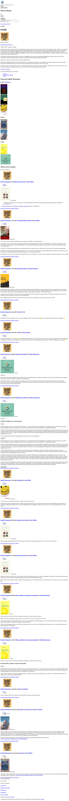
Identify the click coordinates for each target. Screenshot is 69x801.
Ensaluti (2, 26)
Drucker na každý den (25, 709)
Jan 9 (4, 356)
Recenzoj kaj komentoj (8, 75)
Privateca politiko (4, 794)
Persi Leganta (26, 332)
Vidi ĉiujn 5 (7, 82)
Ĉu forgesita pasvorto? (5, 24)
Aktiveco (5, 73)
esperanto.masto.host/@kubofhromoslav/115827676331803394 (29, 775)
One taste (21, 753)
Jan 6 (4, 482)
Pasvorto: (3, 21)
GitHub (42, 799)
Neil (24, 312)
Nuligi (2, 16)
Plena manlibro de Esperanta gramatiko (26, 595)
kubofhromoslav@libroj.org (6, 44)
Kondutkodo (3, 792)
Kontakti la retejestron (5, 787)
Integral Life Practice (19, 181)
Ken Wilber (30, 181)
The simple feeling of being (24, 220)
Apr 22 (4, 223)
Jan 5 (4, 598)
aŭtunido (25, 689)
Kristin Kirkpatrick (34, 354)
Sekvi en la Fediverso (5, 69)
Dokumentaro (3, 790)
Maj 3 (4, 184)
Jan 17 (4, 314)
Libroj (4, 76)
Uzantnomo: (3, 20)
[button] (34, 169)
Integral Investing (21, 268)
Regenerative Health (21, 354)
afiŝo (19, 312)
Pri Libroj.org (3, 785)
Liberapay (12, 797)
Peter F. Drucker (37, 709)
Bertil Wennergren (45, 595)
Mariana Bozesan (33, 268)
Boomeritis (20, 480)
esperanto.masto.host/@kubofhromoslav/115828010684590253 (14, 738)
